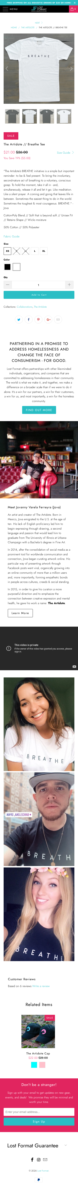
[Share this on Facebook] (29, 319)
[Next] (71, 69)
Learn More (20, 613)
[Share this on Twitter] (19, 319)
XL (43, 251)
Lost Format (42, 1170)
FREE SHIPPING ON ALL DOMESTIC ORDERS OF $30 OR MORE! (39, 2)
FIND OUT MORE (39, 410)
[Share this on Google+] (48, 319)
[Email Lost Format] (45, 1160)
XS (7, 251)
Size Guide (64, 153)
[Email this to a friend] (58, 319)
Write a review (41, 986)
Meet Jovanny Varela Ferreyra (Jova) (34, 507)
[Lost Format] (39, 9)
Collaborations (24, 307)
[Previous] (7, 69)
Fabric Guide (11, 236)
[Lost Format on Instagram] (39, 1160)
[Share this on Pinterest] (38, 319)
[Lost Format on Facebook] (32, 1160)
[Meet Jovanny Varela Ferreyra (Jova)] (39, 459)
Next (37, 22)
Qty (6, 277)
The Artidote (40, 307)
